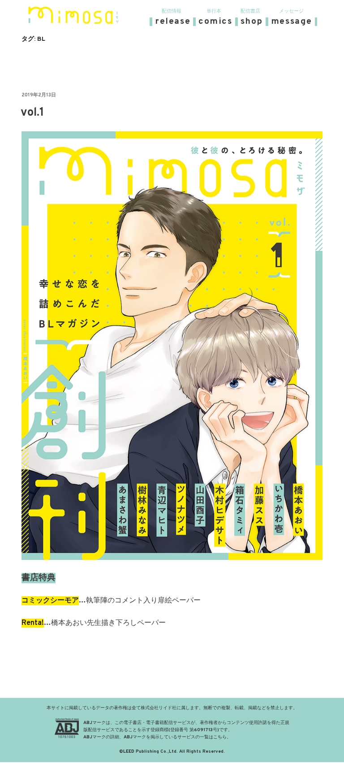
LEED (128, 751)
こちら (220, 737)
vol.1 (32, 112)
